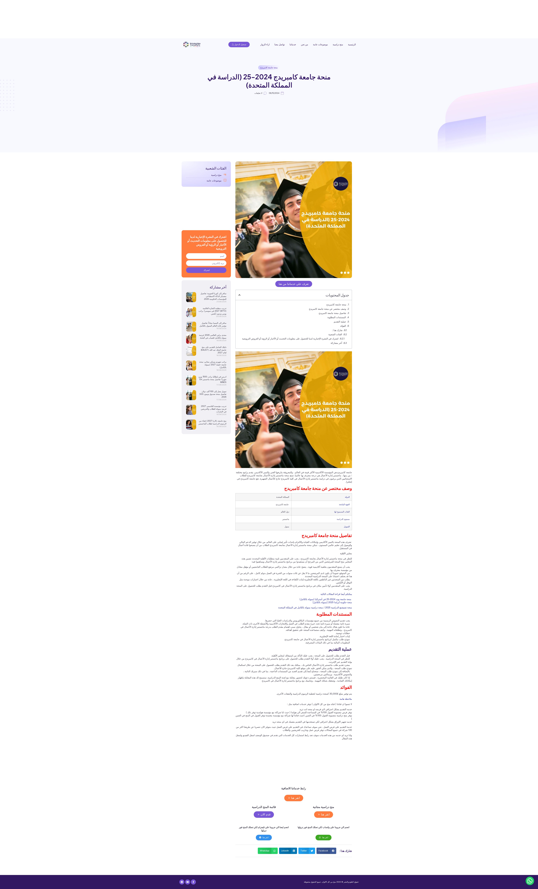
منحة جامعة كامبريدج (269, 67)
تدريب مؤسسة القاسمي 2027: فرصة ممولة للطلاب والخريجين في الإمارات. (213, 409)
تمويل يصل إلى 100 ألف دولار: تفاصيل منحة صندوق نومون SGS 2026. (213, 394)
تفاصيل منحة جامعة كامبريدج (332, 313)
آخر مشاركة (336, 343)
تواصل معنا (279, 44)
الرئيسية (352, 44)
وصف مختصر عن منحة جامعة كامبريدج (324, 308)
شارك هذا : (337, 330)
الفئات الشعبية (335, 334)
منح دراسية (338, 44)
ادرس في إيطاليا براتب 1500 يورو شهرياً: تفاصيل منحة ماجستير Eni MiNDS (212, 379)
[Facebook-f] (193, 882)
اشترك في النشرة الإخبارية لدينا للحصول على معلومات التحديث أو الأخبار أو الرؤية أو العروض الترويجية (290, 338)
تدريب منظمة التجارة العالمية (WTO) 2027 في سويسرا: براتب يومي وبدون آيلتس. (212, 311)
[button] (239, 295)
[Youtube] (187, 882)
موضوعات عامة (320, 44)
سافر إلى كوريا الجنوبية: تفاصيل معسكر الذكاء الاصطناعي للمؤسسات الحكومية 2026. (213, 296)
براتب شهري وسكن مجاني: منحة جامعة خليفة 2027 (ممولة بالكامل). (212, 364)
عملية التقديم (340, 321)
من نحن (304, 44)
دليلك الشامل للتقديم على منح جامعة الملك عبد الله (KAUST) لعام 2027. (213, 350)
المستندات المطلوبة (336, 317)
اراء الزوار (265, 44)
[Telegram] (181, 882)
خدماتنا (293, 44)
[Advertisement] (454, 19)
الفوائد (343, 325)
